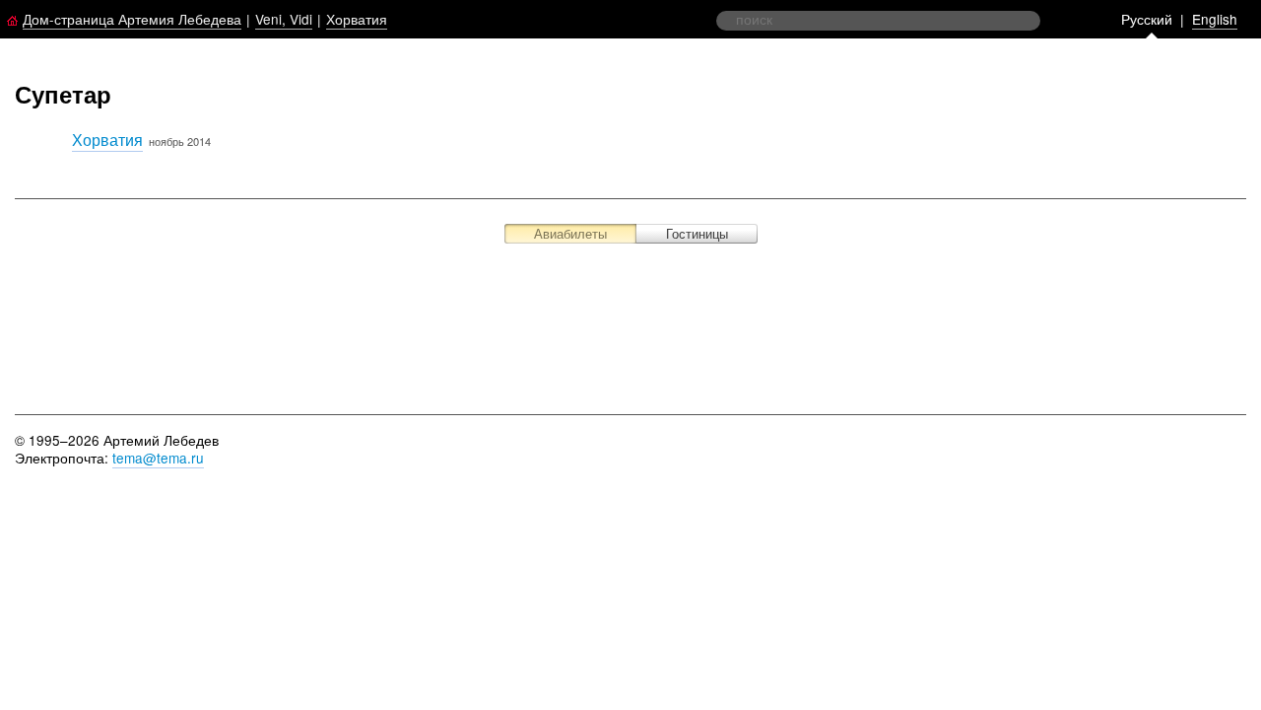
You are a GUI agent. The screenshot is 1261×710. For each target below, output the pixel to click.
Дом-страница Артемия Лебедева (132, 19)
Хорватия (356, 19)
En (1214, 19)
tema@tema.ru (158, 457)
